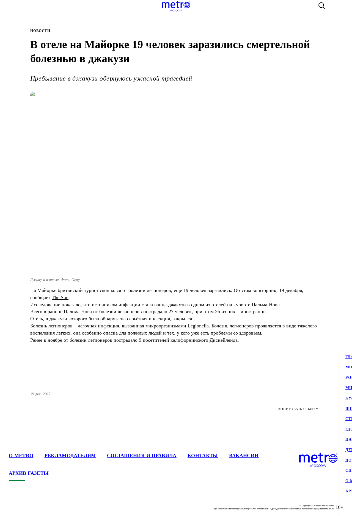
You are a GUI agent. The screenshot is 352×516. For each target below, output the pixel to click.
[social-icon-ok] (35, 507)
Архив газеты (29, 473)
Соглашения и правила (142, 455)
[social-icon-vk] (13, 507)
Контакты (203, 455)
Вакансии (244, 455)
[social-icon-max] (46, 507)
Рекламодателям (70, 455)
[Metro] (176, 6)
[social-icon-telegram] (24, 507)
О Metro (21, 455)
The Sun (60, 297)
